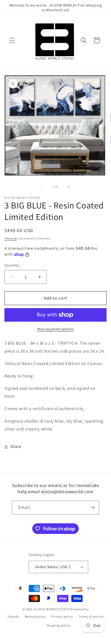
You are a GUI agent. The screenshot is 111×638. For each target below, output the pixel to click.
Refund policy (35, 616)
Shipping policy (58, 625)
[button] (11, 40)
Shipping (10, 238)
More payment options (55, 329)
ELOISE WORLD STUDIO (52, 609)
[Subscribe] (92, 507)
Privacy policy (62, 616)
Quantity (11, 265)
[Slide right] (68, 186)
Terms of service (91, 616)
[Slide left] (42, 186)
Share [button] (15, 446)
